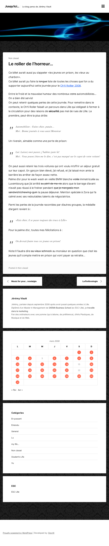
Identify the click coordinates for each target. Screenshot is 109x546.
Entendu (15, 425)
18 (30, 370)
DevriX (51, 533)
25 (30, 376)
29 (79, 376)
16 (91, 364)
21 (67, 370)
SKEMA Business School (60, 308)
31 (17, 382)
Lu (12, 437)
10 (17, 364)
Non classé (14, 58)
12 (42, 364)
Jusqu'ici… (12, 6)
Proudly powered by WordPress (17, 533)
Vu (12, 463)
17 (17, 370)
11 (30, 364)
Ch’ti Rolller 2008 (70, 85)
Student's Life (17, 457)
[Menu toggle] (103, 6)
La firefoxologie (90, 281)
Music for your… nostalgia (23, 281)
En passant (16, 418)
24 (17, 376)
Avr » (20, 390)
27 (54, 376)
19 (42, 370)
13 (54, 364)
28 (67, 376)
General (14, 431)
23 (91, 370)
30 (91, 376)
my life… (15, 444)
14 (67, 364)
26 (42, 376)
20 (54, 370)
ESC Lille (15, 492)
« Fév (13, 390)
